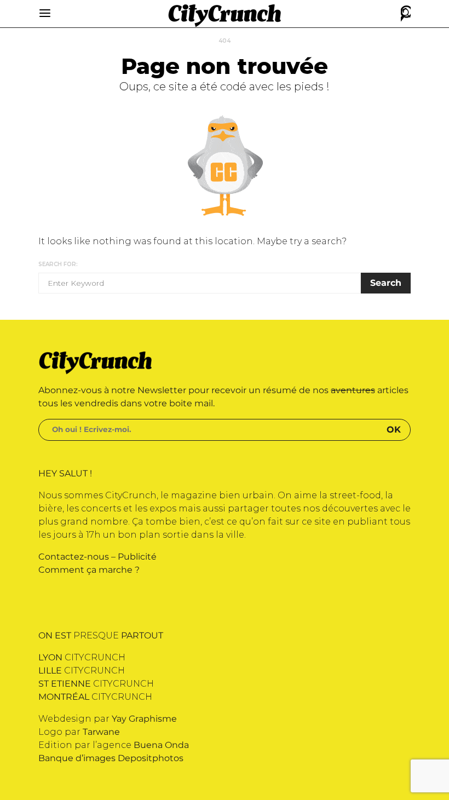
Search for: (58, 264)
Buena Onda (161, 745)
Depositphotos (150, 758)
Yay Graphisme (144, 718)
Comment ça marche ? (89, 570)
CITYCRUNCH (81, 657)
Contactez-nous (73, 556)
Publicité (137, 556)
